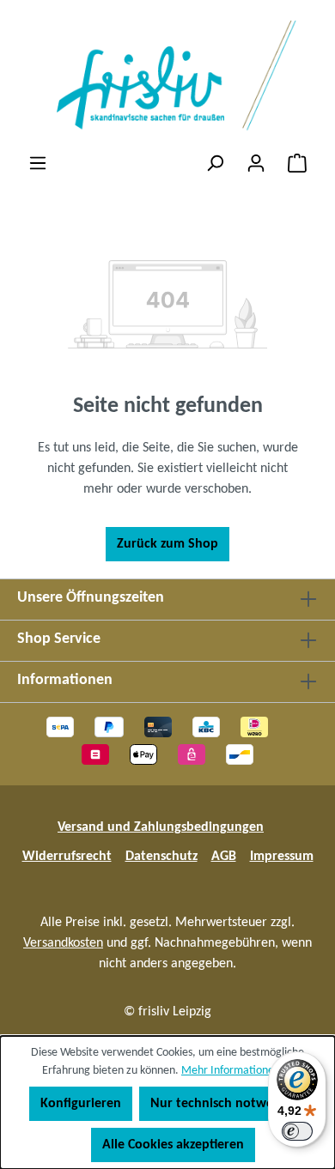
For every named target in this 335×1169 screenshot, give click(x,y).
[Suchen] (214, 163)
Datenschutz (161, 856)
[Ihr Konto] (256, 163)
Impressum (282, 856)
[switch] (297, 1131)
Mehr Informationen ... (237, 1070)
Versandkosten (63, 943)
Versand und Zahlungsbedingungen (161, 827)
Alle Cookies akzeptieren (173, 1145)
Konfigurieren (80, 1104)
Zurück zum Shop (167, 544)
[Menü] (37, 163)
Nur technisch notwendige (228, 1104)
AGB (223, 856)
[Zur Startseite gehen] (167, 76)
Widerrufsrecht (67, 856)
